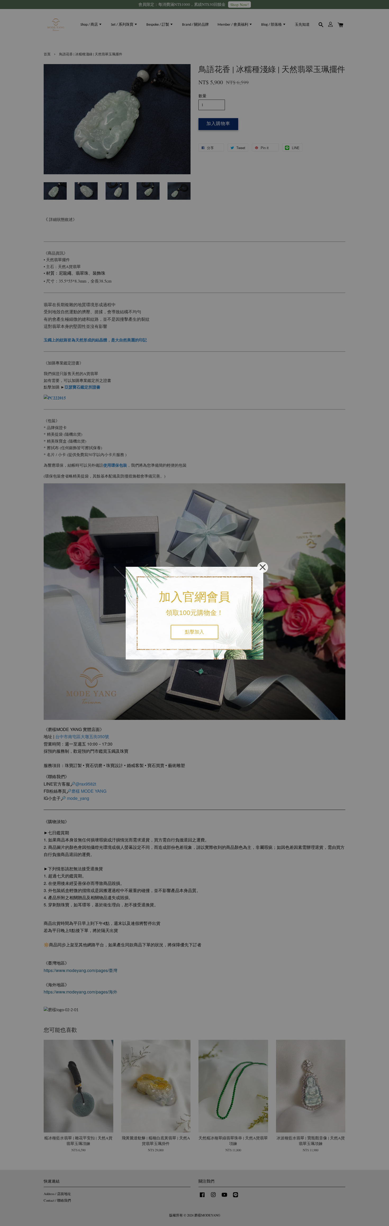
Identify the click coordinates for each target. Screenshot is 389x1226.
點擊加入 (194, 632)
